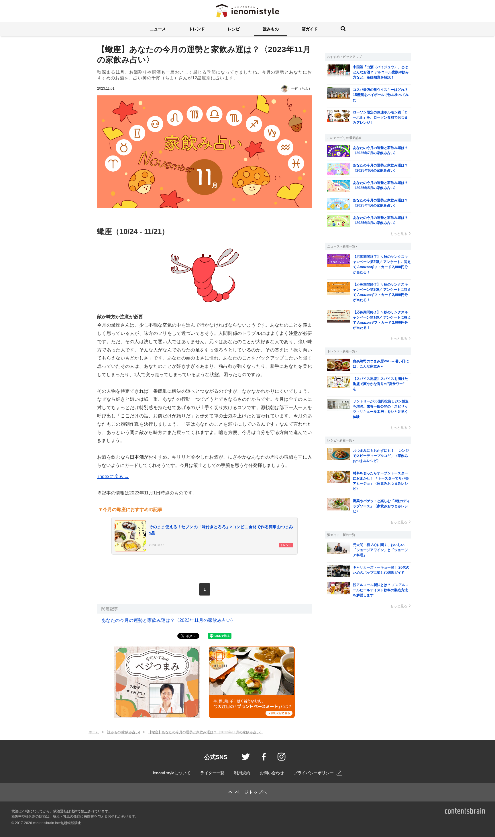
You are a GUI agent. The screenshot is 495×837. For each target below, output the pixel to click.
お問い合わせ (272, 773)
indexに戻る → (113, 476)
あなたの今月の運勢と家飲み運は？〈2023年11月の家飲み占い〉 (168, 620)
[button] (157, 29)
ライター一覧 (212, 773)
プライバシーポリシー (314, 773)
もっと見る (398, 234)
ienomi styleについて (171, 773)
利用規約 (242, 773)
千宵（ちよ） (301, 89)
